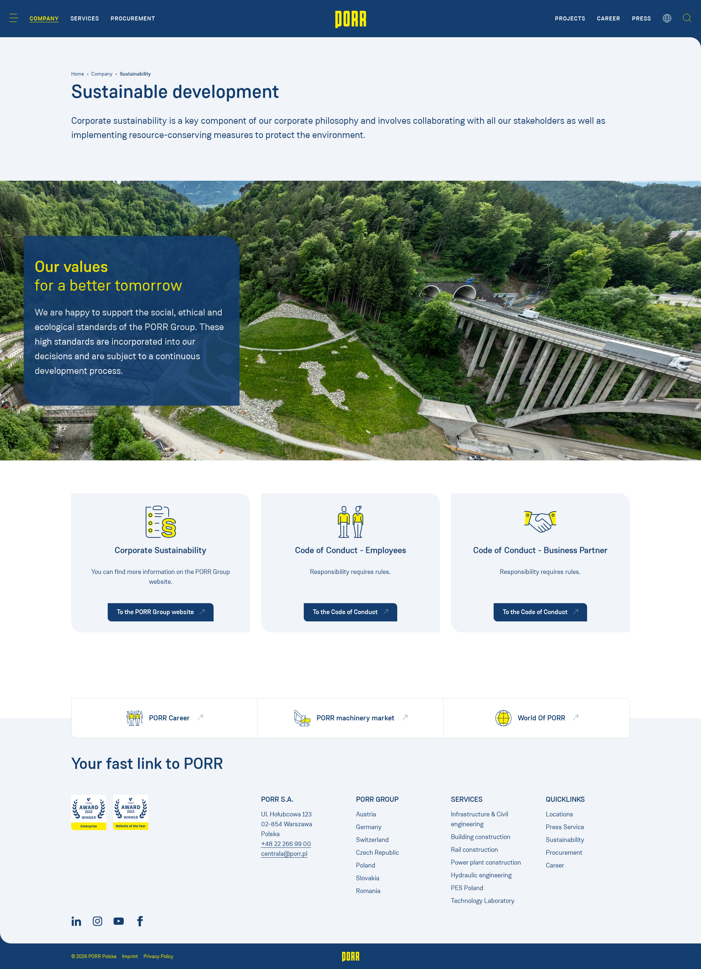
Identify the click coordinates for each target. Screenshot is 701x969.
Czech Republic (377, 853)
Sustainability (565, 840)
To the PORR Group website (165, 612)
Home (77, 74)
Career (555, 865)
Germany (369, 827)
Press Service (565, 827)
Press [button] (641, 18)
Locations (559, 814)
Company (101, 74)
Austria (366, 814)
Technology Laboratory (482, 901)
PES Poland (467, 888)
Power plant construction (486, 862)
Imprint (130, 956)
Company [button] (44, 18)
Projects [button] (570, 18)
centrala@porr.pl (284, 854)
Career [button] (608, 18)
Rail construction (474, 850)
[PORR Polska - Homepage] (350, 18)
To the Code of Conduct (355, 612)
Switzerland (372, 840)
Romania (368, 891)
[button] (13, 17)
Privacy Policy (158, 956)
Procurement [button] (133, 18)
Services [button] (84, 18)
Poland (365, 865)
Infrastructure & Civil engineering (479, 819)
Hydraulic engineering (481, 875)
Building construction (480, 837)
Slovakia (367, 878)
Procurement (564, 853)
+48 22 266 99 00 (286, 844)
